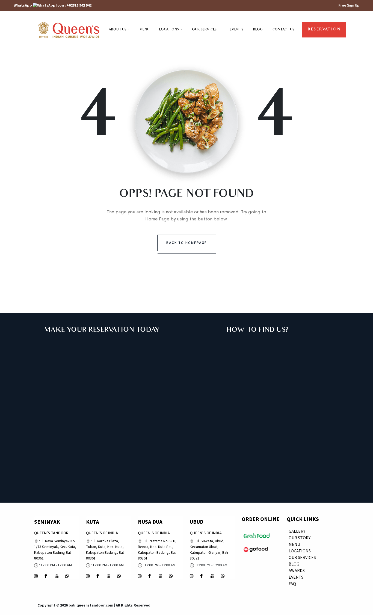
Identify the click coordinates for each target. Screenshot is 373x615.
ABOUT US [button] (118, 30)
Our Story (299, 538)
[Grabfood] (257, 535)
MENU (144, 30)
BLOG (258, 30)
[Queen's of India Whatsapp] (67, 575)
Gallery (297, 531)
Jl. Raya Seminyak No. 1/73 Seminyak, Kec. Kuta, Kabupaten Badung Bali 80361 (55, 549)
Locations (300, 551)
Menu (294, 544)
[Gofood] (256, 549)
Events (296, 577)
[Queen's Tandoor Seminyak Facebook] (46, 575)
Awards (297, 571)
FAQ (292, 584)
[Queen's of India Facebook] (97, 575)
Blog (294, 564)
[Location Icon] (36, 541)
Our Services (302, 558)
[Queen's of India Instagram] (88, 575)
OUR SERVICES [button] (204, 30)
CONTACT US (283, 30)
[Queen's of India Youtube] (57, 575)
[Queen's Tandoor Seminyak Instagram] (36, 575)
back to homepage (186, 242)
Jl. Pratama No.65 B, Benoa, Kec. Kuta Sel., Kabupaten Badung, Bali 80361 (157, 549)
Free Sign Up (349, 5)
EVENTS (236, 30)
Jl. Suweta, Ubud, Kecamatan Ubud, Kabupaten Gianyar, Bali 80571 (209, 549)
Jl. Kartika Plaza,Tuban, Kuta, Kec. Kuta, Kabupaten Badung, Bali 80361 (105, 549)
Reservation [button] (324, 29)
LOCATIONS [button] (169, 30)
